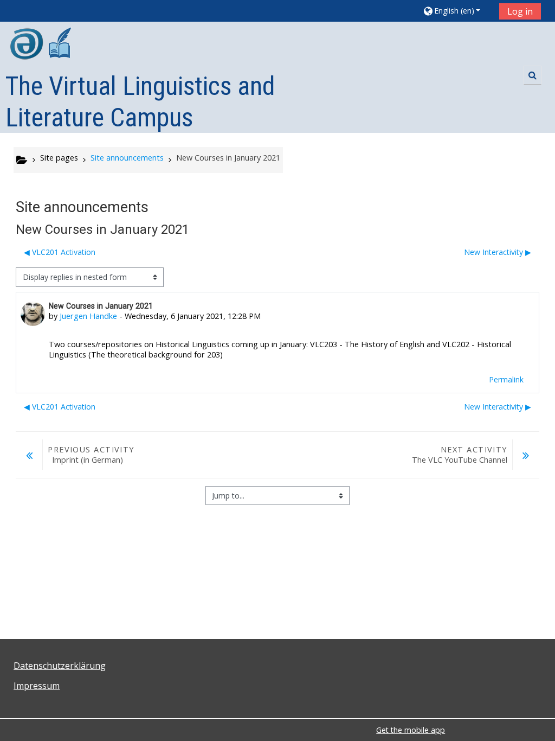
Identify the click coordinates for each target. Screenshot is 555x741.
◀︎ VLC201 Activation (59, 252)
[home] (41, 45)
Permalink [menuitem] (506, 379)
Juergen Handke (88, 316)
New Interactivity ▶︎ (497, 252)
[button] (457, 10)
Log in (520, 11)
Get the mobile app (410, 730)
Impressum (37, 686)
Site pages (59, 157)
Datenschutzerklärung (60, 666)
